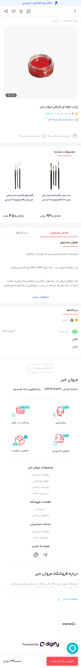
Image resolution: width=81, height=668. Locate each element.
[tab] (59, 234)
